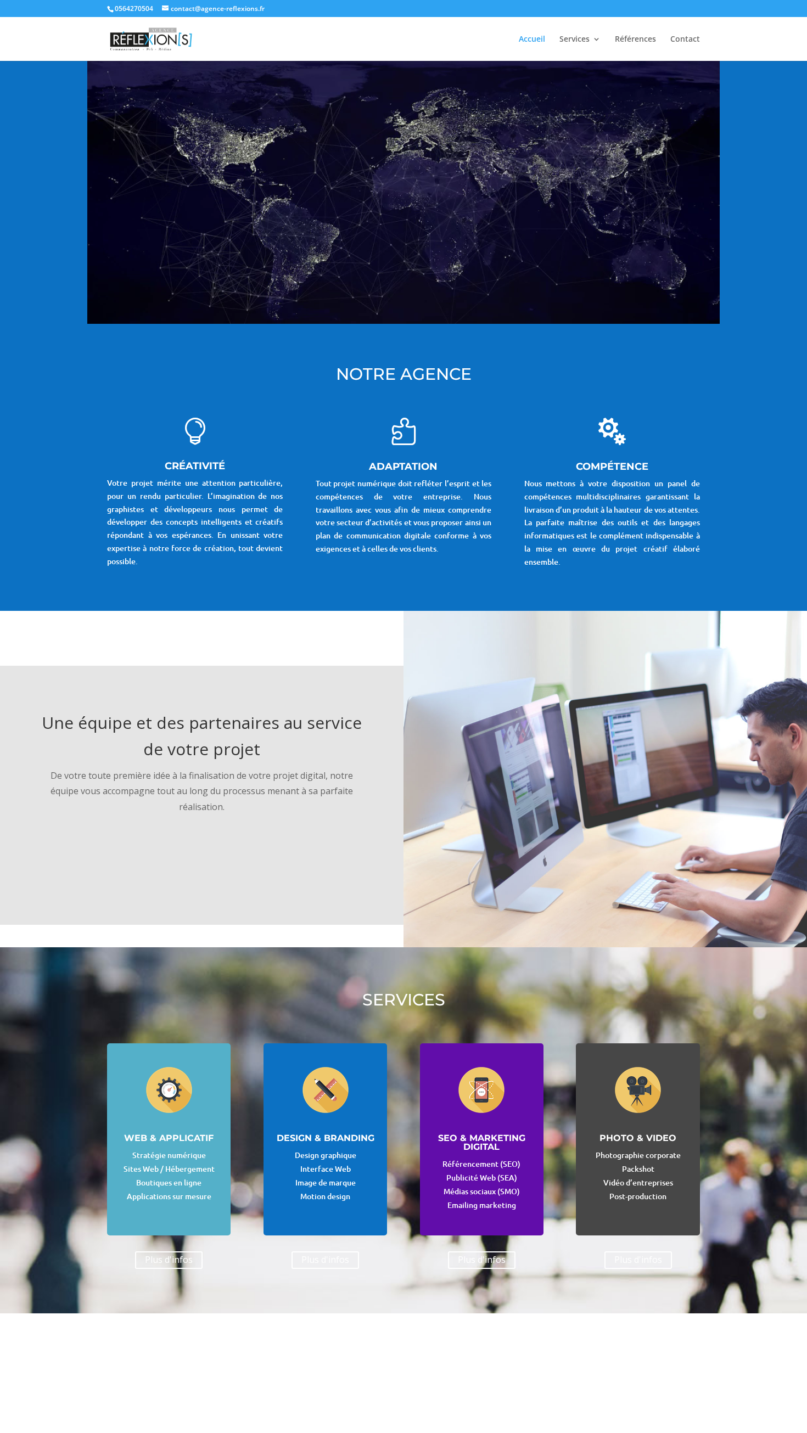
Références (635, 39)
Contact (685, 39)
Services (574, 39)
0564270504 (134, 8)
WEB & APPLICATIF (169, 1138)
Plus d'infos (169, 1260)
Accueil (532, 39)
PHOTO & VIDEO (637, 1138)
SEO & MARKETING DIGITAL (481, 1142)
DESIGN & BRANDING (325, 1138)
